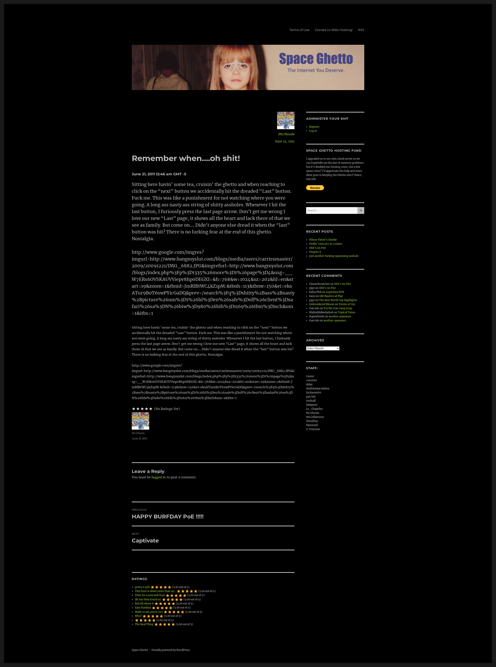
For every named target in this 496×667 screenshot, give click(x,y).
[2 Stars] (138, 409)
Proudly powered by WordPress (171, 650)
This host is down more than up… (155, 591)
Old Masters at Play (331, 296)
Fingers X (315, 252)
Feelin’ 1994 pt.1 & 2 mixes (325, 243)
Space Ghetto (140, 650)
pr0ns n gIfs (142, 587)
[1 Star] (134, 409)
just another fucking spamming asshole (333, 256)
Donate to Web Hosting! (334, 30)
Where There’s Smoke (323, 239)
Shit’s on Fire (317, 248)
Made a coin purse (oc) (149, 612)
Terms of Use (299, 30)
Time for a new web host (150, 595)
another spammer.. (340, 316)
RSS (361, 30)
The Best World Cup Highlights (338, 300)
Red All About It (144, 603)
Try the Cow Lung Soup (338, 308)
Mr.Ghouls (286, 134)
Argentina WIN (335, 292)
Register (314, 126)
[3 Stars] (142, 409)
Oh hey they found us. (148, 599)
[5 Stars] (151, 409)
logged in (159, 477)
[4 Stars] (146, 409)
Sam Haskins (143, 607)
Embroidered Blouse (321, 304)
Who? (138, 616)
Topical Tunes (346, 312)
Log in (313, 131)
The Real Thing (144, 624)
